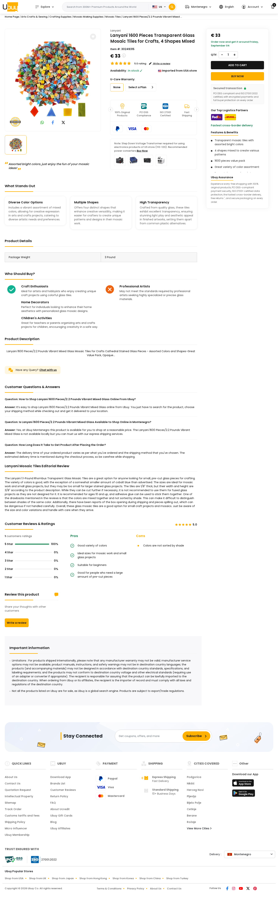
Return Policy (59, 796)
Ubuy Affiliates (60, 828)
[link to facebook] (53, 123)
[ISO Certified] (42, 859)
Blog (53, 822)
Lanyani (115, 30)
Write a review (16, 623)
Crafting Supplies (60, 17)
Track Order (13, 809)
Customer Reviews (63, 790)
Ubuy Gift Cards (61, 815)
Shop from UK (37, 878)
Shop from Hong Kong (93, 878)
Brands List (57, 783)
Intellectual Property (19, 796)
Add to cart (237, 65)
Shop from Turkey (177, 878)
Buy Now (142, 151)
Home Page (12, 17)
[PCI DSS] (14, 859)
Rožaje (191, 822)
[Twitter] (248, 889)
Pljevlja (191, 796)
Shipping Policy (15, 822)
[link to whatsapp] (42, 123)
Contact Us (12, 783)
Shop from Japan (63, 878)
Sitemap (10, 803)
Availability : (118, 71)
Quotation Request (18, 790)
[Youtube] (241, 889)
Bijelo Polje (194, 803)
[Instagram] (234, 889)
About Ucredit (60, 809)
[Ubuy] (10, 6)
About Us (11, 777)
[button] (198, 7)
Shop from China (150, 878)
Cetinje (191, 809)
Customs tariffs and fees (22, 815)
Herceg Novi (195, 790)
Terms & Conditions (109, 888)
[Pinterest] (255, 889)
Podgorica (194, 777)
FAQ (53, 803)
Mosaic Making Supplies (88, 17)
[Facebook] (228, 889)
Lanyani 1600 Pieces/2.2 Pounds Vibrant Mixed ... (152, 17)
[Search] (172, 7)
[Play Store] (243, 794)
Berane (192, 815)
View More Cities (198, 828)
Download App (60, 777)
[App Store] (243, 784)
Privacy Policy (135, 888)
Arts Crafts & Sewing (34, 17)
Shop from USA (14, 878)
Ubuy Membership (17, 835)
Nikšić (191, 783)
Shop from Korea (123, 878)
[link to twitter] (63, 123)
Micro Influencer (16, 828)
